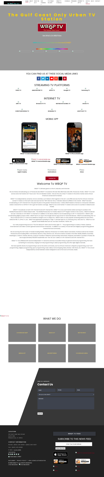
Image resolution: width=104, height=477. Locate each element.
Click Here (17, 450)
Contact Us (52, 178)
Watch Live (88, 2)
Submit (40, 413)
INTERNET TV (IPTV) (81, 2)
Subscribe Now (60, 448)
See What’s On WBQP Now (52, 36)
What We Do (36, 2)
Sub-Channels (43, 2)
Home (26, 1)
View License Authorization (37, 460)
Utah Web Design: (13, 464)
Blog (92, 1)
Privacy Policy (21, 460)
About (31, 1)
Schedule (67, 1)
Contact (97, 1)
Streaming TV (74, 2)
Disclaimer (11, 460)
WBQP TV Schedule (59, 2)
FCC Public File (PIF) (51, 2)
